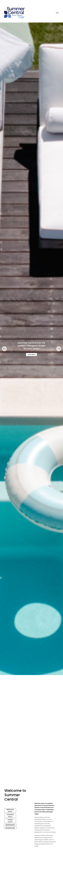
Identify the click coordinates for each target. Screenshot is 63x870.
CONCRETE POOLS (10, 816)
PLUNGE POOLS (10, 821)
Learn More (31, 354)
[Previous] (4, 348)
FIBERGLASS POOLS (10, 811)
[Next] (58, 348)
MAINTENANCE (10, 825)
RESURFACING (10, 828)
